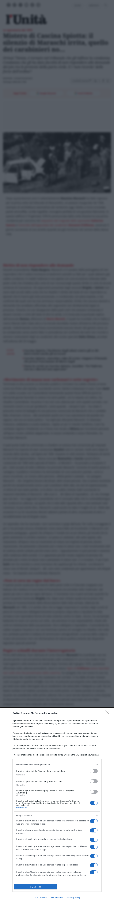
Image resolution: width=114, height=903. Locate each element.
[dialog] (57, 805)
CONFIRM (35, 887)
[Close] (108, 713)
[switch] (94, 771)
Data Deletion (40, 897)
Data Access (57, 897)
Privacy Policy (73, 897)
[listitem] (57, 764)
